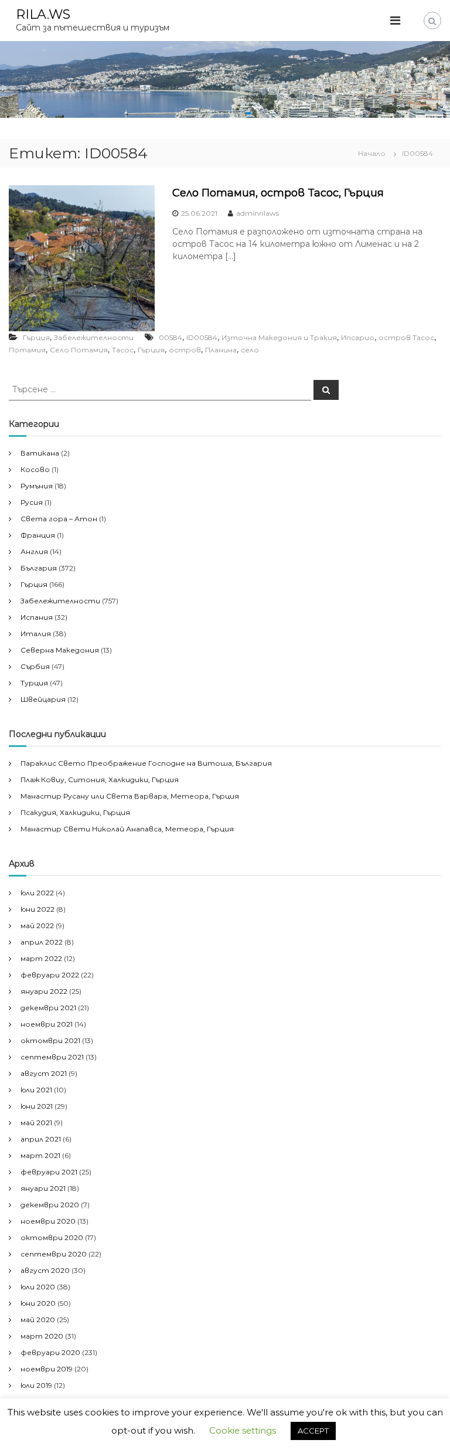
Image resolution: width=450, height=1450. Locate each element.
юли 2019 (36, 1385)
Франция (38, 535)
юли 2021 (36, 1089)
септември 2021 (52, 1056)
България (39, 567)
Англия (34, 551)
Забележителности (94, 337)
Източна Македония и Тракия (279, 337)
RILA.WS (43, 14)
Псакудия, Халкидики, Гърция (75, 812)
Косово (35, 469)
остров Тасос (406, 337)
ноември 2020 (48, 1221)
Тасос (123, 349)
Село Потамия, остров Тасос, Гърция (278, 192)
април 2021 (41, 1139)
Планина (221, 349)
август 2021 (44, 1073)
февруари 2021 (49, 1171)
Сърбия (35, 666)
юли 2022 (37, 892)
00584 (170, 337)
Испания (37, 617)
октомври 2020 (52, 1237)
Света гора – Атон (59, 518)
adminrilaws (257, 213)
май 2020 (38, 1319)
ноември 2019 (47, 1368)
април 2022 (42, 942)
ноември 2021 (47, 1024)
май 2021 (36, 1122)
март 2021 (40, 1155)
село (250, 349)
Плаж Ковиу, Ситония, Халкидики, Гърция (100, 779)
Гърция (36, 337)
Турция (34, 682)
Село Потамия (79, 349)
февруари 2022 (50, 974)
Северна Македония (60, 650)
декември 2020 (50, 1204)
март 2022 (41, 958)
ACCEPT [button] (313, 1430)
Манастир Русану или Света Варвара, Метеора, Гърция (130, 796)
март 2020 (42, 1336)
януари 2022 (44, 991)
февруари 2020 (50, 1352)
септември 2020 (54, 1253)
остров (185, 349)
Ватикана (40, 453)
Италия (36, 633)
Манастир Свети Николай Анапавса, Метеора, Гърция (127, 828)
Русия (32, 502)
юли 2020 (38, 1286)
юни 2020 (38, 1303)
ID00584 (201, 337)
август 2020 (45, 1270)
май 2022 (37, 925)
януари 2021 (43, 1188)
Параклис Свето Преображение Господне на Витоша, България (146, 763)
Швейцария (43, 699)
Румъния (37, 485)
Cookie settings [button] (242, 1430)
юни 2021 (37, 1106)
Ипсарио (357, 337)
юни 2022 (37, 909)
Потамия (27, 349)
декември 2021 (48, 1007)
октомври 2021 (50, 1040)
